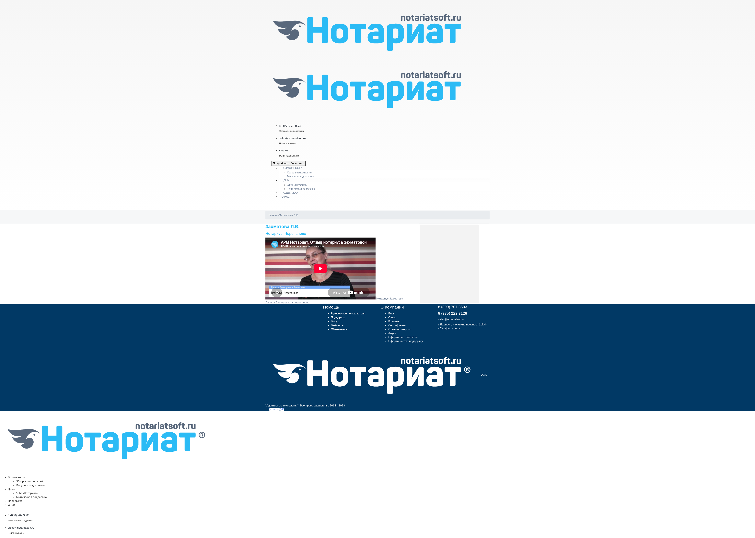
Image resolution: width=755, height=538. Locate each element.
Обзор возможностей (299, 172)
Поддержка (290, 192)
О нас (286, 196)
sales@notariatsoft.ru (451, 319)
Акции (392, 333)
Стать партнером (399, 329)
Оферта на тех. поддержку (405, 341)
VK (282, 409)
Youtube (274, 409)
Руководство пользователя (348, 313)
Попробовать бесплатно (288, 163)
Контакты (394, 321)
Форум (335, 321)
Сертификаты (397, 325)
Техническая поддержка (301, 188)
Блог (391, 313)
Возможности (292, 168)
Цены (285, 180)
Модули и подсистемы (300, 176)
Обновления (339, 329)
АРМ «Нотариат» (297, 184)
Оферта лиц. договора (403, 337)
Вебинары (337, 325)
